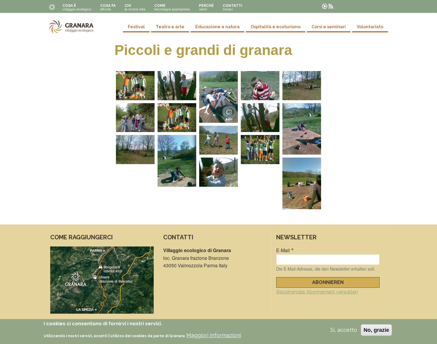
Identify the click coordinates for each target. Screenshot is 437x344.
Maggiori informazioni (213, 335)
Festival (136, 26)
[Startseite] (71, 26)
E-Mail (283, 250)
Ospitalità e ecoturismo (276, 26)
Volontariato (370, 26)
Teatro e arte (170, 26)
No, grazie (376, 330)
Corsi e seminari (329, 26)
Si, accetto (343, 330)
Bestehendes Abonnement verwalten (317, 292)
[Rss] (330, 6)
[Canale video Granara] (324, 6)
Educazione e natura (217, 26)
